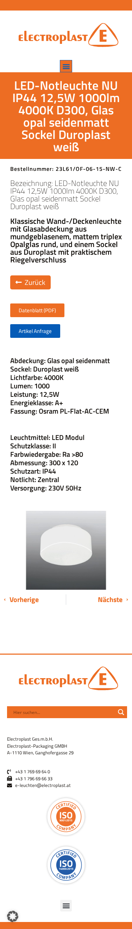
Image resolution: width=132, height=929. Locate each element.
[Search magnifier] (121, 712)
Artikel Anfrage (35, 331)
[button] (66, 66)
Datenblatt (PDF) (37, 310)
